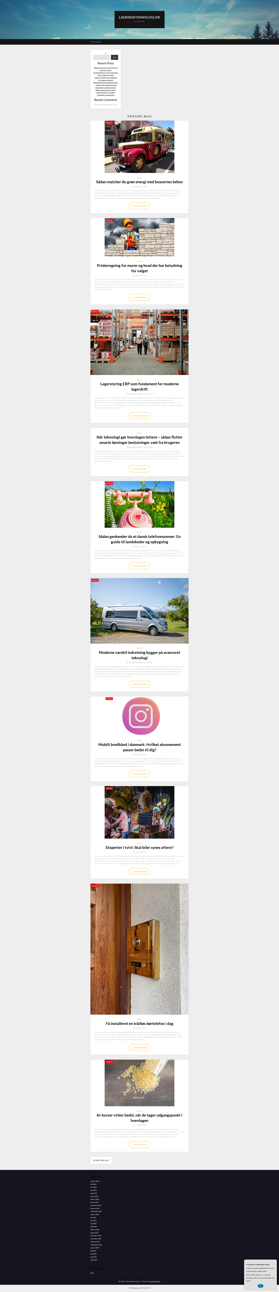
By (133, 186)
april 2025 (93, 1226)
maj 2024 (93, 1257)
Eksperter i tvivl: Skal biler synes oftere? (139, 847)
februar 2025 (94, 1230)
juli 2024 (93, 1251)
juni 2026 (93, 1187)
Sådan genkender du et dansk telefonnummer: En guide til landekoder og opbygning (106, 92)
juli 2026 (93, 1184)
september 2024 (96, 1245)
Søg (105, 53)
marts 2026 (94, 1196)
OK (260, 1286)
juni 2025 (93, 1220)
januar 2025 (94, 1233)
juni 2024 (93, 1254)
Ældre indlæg (101, 1160)
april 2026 (93, 1193)
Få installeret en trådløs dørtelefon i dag (139, 1023)
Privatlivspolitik (95, 42)
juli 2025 (93, 1217)
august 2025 (94, 1214)
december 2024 (95, 1236)
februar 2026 (94, 1199)
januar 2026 (94, 1202)
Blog (139, 178)
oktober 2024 (95, 1242)
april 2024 (93, 1260)
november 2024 (95, 1239)
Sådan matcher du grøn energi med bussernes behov (139, 181)
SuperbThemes (154, 1281)
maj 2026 (93, 1190)
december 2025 (95, 1205)
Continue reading (139, 206)
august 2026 (94, 1181)
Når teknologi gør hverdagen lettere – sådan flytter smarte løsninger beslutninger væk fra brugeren (105, 85)
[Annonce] (139, 171)
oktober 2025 (95, 1208)
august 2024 (94, 1248)
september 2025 (96, 1211)
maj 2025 (93, 1223)
